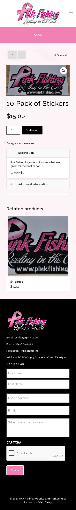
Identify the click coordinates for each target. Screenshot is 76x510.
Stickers (16, 281)
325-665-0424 (24, 344)
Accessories (26, 143)
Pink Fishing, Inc (29, 350)
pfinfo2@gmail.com (27, 337)
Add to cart (32, 130)
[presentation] (36, 453)
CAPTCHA (13, 442)
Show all (62, 55)
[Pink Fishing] (38, 13)
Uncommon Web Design (38, 502)
